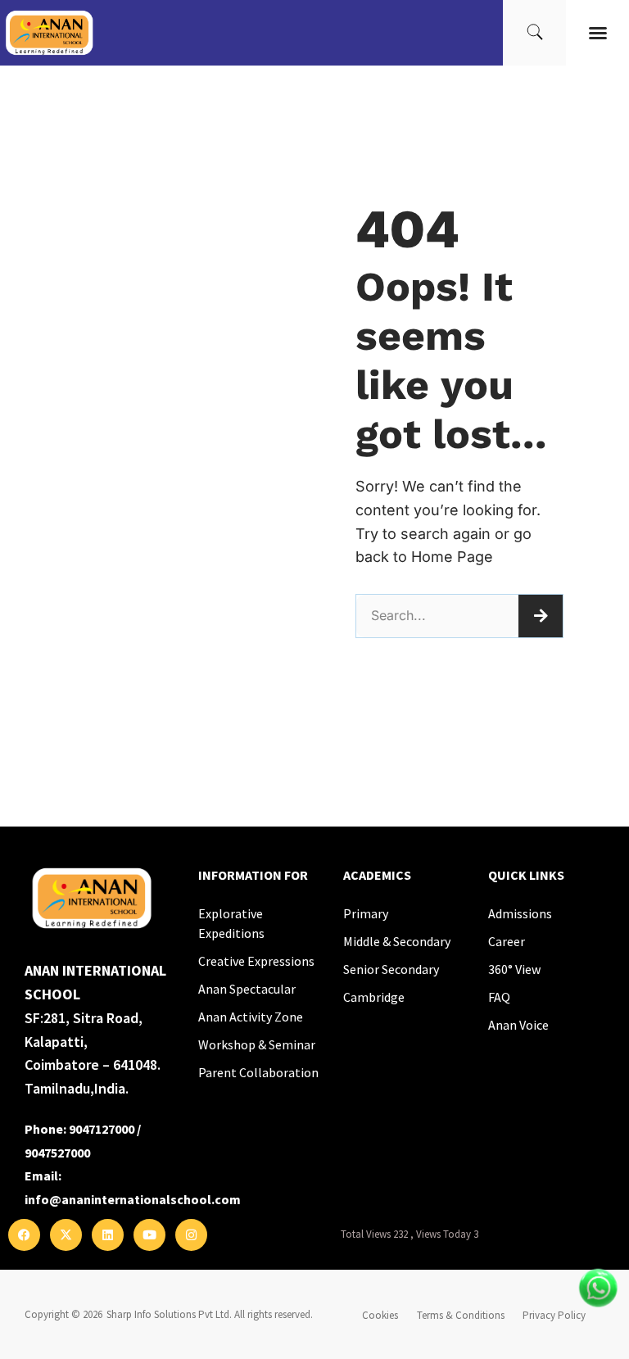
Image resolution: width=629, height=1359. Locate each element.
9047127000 (101, 1129)
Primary (365, 913)
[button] (598, 33)
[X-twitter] (66, 1235)
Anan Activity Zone (250, 1016)
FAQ (499, 997)
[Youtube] (149, 1235)
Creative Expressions (256, 961)
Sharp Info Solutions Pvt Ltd (167, 1314)
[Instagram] (191, 1235)
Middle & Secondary (396, 941)
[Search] (540, 616)
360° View (514, 969)
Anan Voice (518, 1025)
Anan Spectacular (247, 989)
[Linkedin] (108, 1235)
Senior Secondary (391, 969)
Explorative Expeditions (231, 923)
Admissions (520, 913)
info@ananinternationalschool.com (133, 1199)
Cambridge (374, 997)
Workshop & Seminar (256, 1044)
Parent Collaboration (258, 1072)
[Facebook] (24, 1235)
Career (506, 941)
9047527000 (57, 1152)
